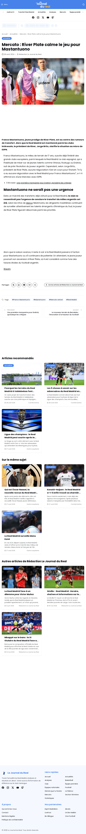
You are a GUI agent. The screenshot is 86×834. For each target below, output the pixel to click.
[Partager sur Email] (29, 285)
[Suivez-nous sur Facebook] (33, 17)
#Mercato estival (56, 300)
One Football (70, 816)
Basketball (69, 780)
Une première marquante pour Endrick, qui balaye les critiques (44, 183)
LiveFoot (48, 812)
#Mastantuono (39, 300)
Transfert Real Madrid (26, 12)
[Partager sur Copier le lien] (35, 285)
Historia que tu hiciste (53, 791)
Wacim (7, 268)
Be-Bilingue (49, 816)
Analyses (52, 12)
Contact (5, 812)
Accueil (5, 34)
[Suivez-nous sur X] (43, 17)
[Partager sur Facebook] (24, 285)
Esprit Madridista (51, 809)
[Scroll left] (3, 12)
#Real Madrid (71, 300)
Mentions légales (8, 816)
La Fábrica (69, 791)
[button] (4, 4)
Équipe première (75, 12)
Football (68, 787)
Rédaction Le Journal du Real (30, 54)
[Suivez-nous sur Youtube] (48, 17)
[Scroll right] (83, 12)
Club (46, 784)
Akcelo (67, 809)
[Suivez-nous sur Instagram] (38, 17)
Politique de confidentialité (12, 820)
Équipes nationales (52, 787)
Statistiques (49, 798)
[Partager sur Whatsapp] (19, 285)
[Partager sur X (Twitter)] (13, 285)
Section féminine (72, 794)
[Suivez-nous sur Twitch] (53, 17)
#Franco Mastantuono (21, 300)
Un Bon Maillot (70, 812)
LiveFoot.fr (10, 12)
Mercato (63, 12)
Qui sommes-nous (9, 809)
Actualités (42, 12)
